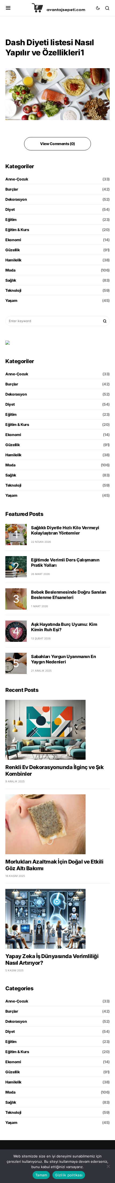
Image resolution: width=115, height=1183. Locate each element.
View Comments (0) (57, 143)
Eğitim (11, 219)
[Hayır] (108, 1166)
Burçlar (11, 189)
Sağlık (10, 280)
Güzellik (12, 250)
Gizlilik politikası (68, 1175)
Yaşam (11, 300)
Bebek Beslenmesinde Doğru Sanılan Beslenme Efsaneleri (68, 594)
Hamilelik (13, 260)
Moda (10, 270)
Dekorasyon (16, 199)
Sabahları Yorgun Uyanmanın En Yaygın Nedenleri (63, 659)
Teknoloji (13, 290)
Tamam (41, 1175)
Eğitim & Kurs (17, 229)
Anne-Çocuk (16, 179)
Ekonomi (13, 239)
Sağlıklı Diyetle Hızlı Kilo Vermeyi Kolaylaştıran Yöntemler (65, 530)
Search (104, 321)
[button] (8, 8)
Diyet (9, 209)
